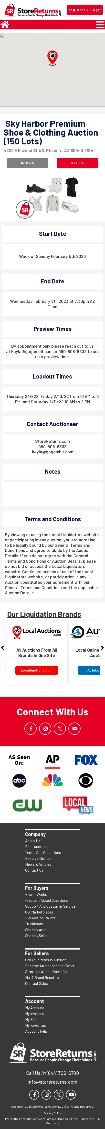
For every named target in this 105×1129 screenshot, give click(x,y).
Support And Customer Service (50, 906)
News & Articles (38, 864)
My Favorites (35, 1025)
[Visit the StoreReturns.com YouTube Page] (74, 729)
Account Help (36, 1031)
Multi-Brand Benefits (42, 977)
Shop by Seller (36, 935)
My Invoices (34, 1013)
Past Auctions (37, 846)
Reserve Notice (38, 858)
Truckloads (34, 923)
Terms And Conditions (43, 852)
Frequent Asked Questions (46, 900)
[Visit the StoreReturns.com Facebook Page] (30, 729)
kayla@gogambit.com (52, 451)
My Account (34, 1007)
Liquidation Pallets (40, 917)
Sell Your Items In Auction (45, 959)
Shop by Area (35, 929)
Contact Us (34, 870)
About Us (32, 840)
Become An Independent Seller (49, 965)
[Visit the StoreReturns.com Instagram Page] (45, 729)
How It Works (36, 894)
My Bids (31, 1019)
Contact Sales (36, 983)
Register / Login (85, 10)
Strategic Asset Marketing (46, 971)
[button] (52, 58)
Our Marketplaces (39, 912)
